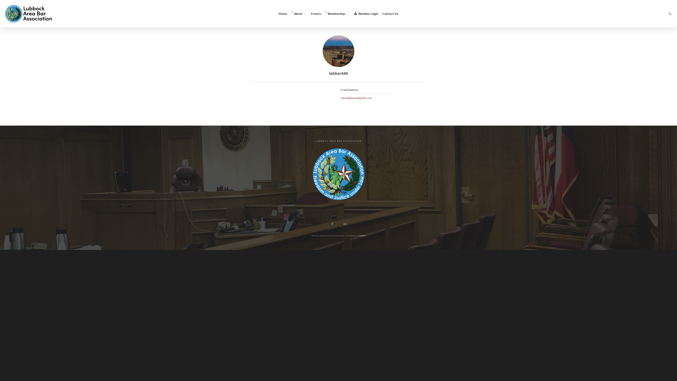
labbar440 (338, 73)
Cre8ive (362, 235)
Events (316, 14)
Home (283, 14)
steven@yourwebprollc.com (356, 98)
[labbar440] (338, 51)
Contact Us (390, 14)
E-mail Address (349, 90)
